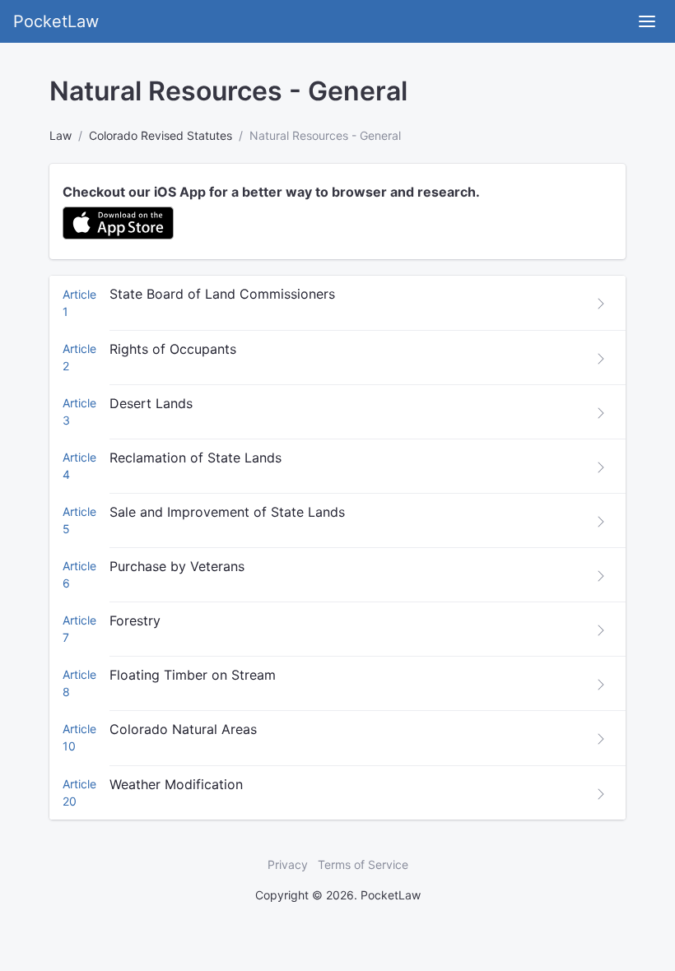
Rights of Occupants (172, 349)
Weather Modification (176, 784)
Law (60, 135)
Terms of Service (363, 864)
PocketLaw (56, 21)
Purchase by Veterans (176, 566)
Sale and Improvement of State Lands (227, 512)
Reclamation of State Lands (195, 457)
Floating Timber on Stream (192, 675)
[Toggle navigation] (647, 21)
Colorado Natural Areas (183, 729)
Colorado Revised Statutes (160, 135)
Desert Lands (151, 403)
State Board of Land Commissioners (222, 294)
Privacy (288, 864)
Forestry (135, 620)
